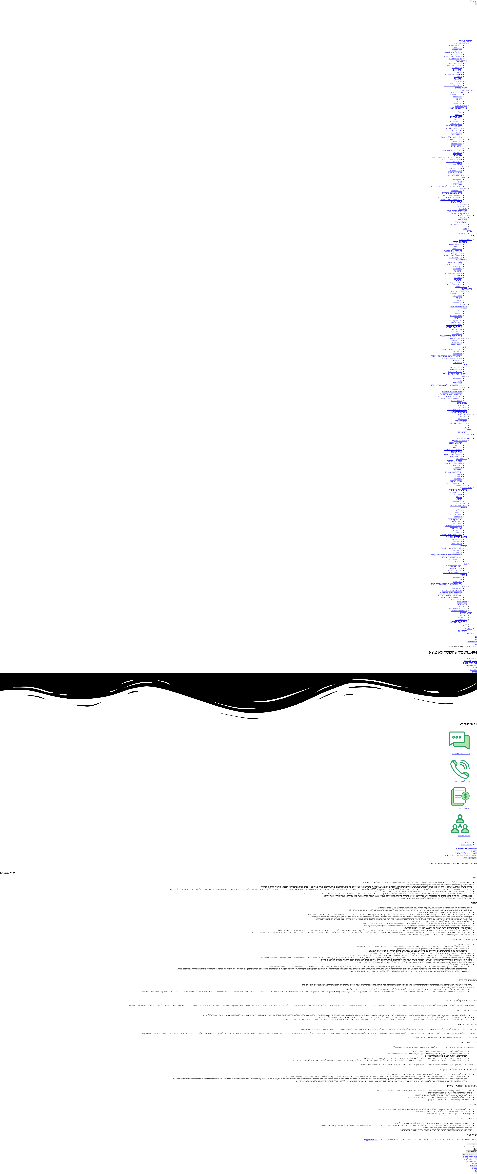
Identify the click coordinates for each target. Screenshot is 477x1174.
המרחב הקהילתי (466, 215)
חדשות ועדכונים (461, 88)
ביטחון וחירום (457, 179)
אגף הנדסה (458, 77)
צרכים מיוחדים (456, 144)
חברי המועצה (457, 50)
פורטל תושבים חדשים (458, 108)
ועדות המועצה (456, 54)
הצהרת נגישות (456, 202)
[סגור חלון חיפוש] (476, 1170)
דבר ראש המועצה (455, 45)
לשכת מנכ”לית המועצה (453, 65)
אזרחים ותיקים (456, 146)
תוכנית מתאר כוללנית (454, 162)
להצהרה (473, 858)
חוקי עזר (459, 99)
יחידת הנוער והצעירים (453, 128)
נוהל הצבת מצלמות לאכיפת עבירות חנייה (446, 186)
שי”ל (465, 229)
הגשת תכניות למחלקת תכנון (451, 150)
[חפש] (475, 1149)
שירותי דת (463, 209)
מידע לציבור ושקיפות (459, 92)
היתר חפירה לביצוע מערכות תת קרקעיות (446, 157)
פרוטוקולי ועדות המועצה (453, 56)
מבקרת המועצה (456, 83)
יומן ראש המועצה (455, 59)
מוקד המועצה (457, 68)
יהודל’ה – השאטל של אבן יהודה (455, 175)
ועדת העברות (457, 135)
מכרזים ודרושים (456, 94)
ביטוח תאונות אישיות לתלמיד (451, 137)
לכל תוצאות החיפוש (469, 1154)
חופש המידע (457, 103)
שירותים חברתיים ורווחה (457, 139)
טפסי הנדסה (457, 155)
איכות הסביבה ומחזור (454, 168)
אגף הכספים (457, 70)
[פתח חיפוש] (476, 644)
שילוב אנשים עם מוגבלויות (452, 193)
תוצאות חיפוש (471, 1152)
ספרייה (464, 226)
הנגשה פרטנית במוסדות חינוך (451, 195)
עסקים (469, 231)
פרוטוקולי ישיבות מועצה (453, 52)
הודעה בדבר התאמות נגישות (451, 200)
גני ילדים (459, 112)
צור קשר (469, 235)
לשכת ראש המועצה (454, 63)
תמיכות (459, 101)
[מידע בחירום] (476, 639)
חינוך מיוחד (458, 119)
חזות (465, 166)
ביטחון (464, 177)
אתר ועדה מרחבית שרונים (452, 159)
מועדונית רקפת (456, 132)
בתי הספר (458, 115)
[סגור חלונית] (469, 1144)
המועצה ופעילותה (465, 41)
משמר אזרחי (457, 184)
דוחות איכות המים (455, 173)
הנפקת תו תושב (461, 106)
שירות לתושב (467, 90)
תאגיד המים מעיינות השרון (457, 211)
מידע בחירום (472, 642)
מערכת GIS (457, 164)
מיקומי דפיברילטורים (459, 213)
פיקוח (460, 182)
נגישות (464, 188)
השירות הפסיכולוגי (455, 121)
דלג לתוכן (473, 1)
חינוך (465, 110)
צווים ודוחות (457, 97)
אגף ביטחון (458, 81)
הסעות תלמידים (456, 124)
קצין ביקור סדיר (456, 130)
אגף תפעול (458, 79)
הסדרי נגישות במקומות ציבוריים (450, 197)
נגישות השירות (456, 191)
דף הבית (474, 646)
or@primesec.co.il (371, 1139)
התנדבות (463, 217)
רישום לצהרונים (456, 117)
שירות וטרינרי (462, 206)
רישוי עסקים (462, 233)
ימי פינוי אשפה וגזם (455, 170)
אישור (466, 858)
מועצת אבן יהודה (460, 43)
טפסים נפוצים (462, 204)
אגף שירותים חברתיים (453, 74)
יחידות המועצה (461, 61)
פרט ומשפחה (457, 141)
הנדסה (464, 148)
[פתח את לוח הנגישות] (476, 1172)
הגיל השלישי (462, 220)
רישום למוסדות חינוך (454, 126)
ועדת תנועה (457, 153)
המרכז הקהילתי (461, 222)
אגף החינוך (458, 72)
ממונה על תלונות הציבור (453, 85)
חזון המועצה (457, 47)
